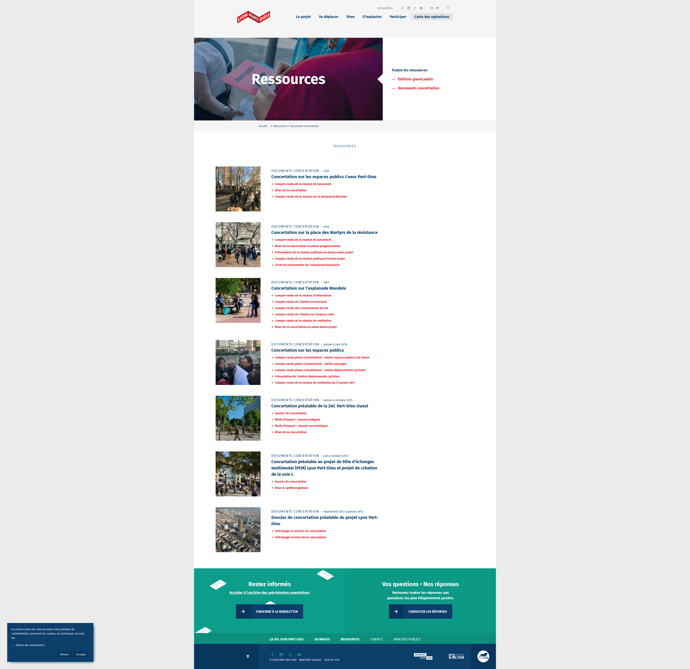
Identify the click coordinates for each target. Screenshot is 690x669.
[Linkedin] (408, 8)
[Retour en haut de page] (248, 656)
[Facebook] (402, 8)
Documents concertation (418, 88)
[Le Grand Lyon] (423, 656)
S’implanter (372, 17)
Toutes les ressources (409, 70)
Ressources (350, 639)
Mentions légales (310, 659)
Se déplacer (328, 17)
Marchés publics (407, 639)
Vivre (350, 17)
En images (322, 639)
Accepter (81, 654)
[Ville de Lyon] (456, 656)
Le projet (303, 17)
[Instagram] (415, 8)
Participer (398, 17)
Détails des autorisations (30, 645)
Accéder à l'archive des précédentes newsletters (269, 592)
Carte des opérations (431, 17)
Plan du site (331, 659)
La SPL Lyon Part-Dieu (287, 639)
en (431, 8)
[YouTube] (421, 8)
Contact (376, 639)
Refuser (64, 654)
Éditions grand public (415, 79)
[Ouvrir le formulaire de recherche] (448, 8)
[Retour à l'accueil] (253, 17)
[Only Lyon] (483, 656)
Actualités (385, 8)
